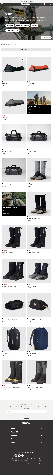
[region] (26, 1)
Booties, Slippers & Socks (12, 30)
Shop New (30, 112)
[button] (50, 4)
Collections (7, 44)
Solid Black (2, 149)
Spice (27, 81)
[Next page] (28, 394)
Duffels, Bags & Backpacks (22, 25)
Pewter (29, 81)
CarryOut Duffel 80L (47, 37)
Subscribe (26, 417)
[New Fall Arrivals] (39, 102)
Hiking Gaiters (10, 25)
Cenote (27, 351)
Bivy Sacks (34, 25)
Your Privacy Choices (39, 460)
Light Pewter (2, 115)
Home (2, 44)
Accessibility (34, 458)
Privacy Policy (17, 459)
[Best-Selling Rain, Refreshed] (14, 204)
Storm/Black (27, 385)
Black (2, 81)
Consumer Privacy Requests (21, 460)
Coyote (6, 250)
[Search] (38, 4)
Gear (12, 44)
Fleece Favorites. (24, 1)
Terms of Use (13, 459)
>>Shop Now (30, 1)
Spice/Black (4, 250)
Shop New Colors (6, 213)
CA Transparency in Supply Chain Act (27, 461)
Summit (29, 284)
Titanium (4, 351)
